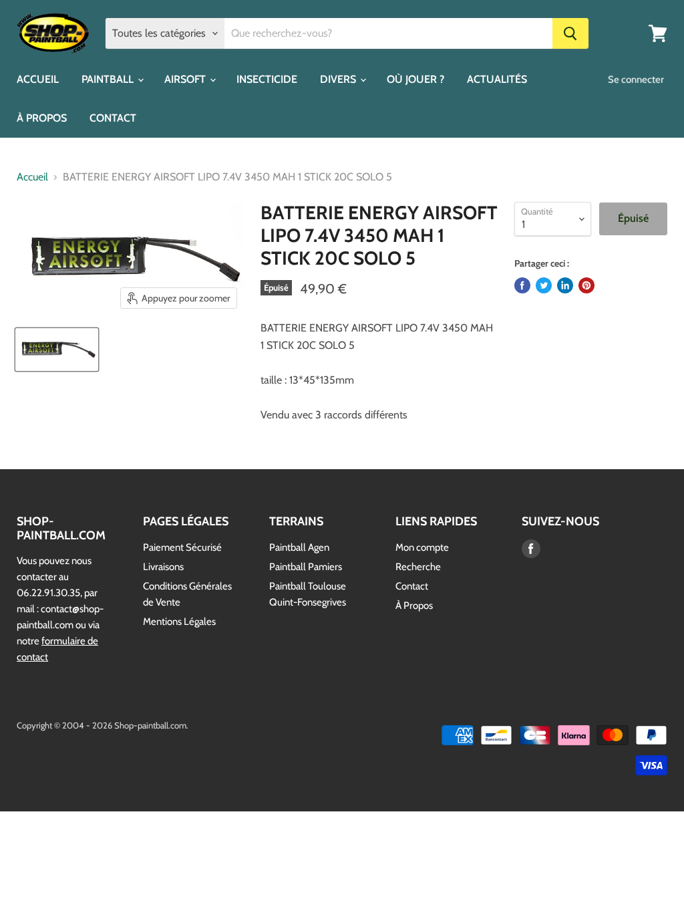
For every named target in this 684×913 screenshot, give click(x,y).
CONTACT (113, 118)
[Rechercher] (570, 33)
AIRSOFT (186, 79)
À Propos (414, 606)
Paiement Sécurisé (182, 547)
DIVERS (339, 79)
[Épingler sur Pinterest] (586, 285)
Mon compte (422, 547)
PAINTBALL (108, 79)
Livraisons (163, 567)
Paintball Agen (299, 547)
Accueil (32, 177)
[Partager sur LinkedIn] (565, 285)
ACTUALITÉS (497, 79)
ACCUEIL (38, 79)
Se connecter (636, 80)
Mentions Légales (179, 622)
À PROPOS (42, 118)
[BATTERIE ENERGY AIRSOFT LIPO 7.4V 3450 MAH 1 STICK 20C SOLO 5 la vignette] (56, 349)
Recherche (418, 567)
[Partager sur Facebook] (522, 285)
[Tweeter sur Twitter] (544, 285)
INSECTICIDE (266, 79)
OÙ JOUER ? (415, 79)
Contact (411, 586)
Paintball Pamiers (305, 567)
